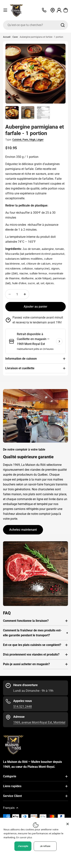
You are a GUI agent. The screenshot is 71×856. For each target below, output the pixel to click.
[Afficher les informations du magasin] (59, 341)
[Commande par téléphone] (44, 10)
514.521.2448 (22, 706)
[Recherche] (62, 25)
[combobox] (35, 25)
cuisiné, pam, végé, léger (28, 139)
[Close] (67, 824)
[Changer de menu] (5, 10)
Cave (15, 37)
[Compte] (59, 10)
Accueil (6, 37)
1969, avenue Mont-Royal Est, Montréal (39, 722)
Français (9, 808)
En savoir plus (24, 837)
